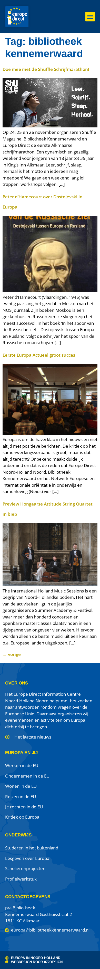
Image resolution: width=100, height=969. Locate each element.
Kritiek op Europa (22, 817)
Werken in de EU (21, 765)
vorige (12, 654)
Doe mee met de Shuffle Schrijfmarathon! (46, 69)
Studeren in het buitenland (31, 848)
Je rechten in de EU (24, 807)
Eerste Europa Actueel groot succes (39, 355)
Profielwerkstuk (21, 879)
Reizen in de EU (20, 796)
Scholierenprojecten (25, 868)
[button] (90, 16)
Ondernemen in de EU (27, 776)
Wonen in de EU (21, 786)
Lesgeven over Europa (27, 858)
